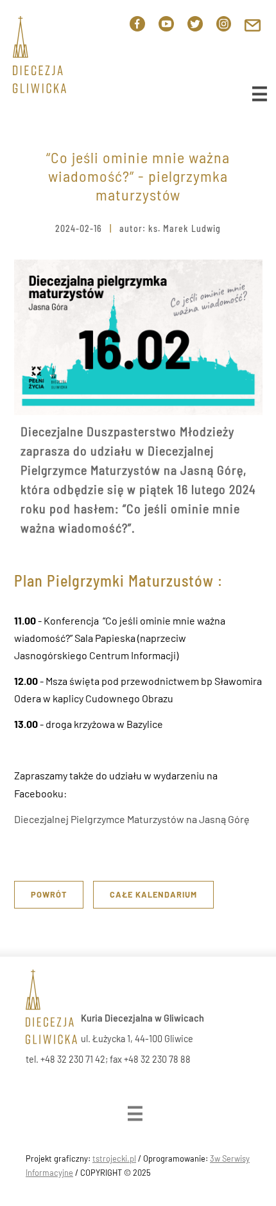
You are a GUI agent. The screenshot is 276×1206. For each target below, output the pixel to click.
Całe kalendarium (153, 894)
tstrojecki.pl (114, 1158)
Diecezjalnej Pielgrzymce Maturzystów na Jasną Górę (132, 819)
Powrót (49, 894)
